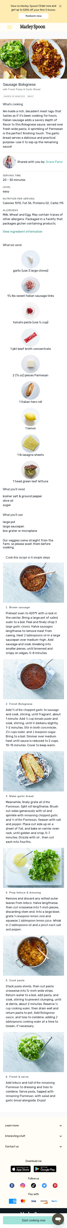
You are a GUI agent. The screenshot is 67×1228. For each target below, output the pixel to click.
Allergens (10, 210)
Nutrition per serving (19, 198)
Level (7, 187)
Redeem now (33, 15)
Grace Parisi (54, 162)
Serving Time (12, 175)
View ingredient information (22, 231)
